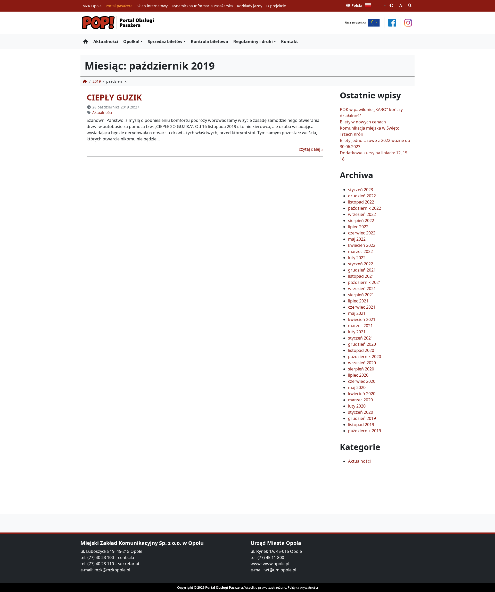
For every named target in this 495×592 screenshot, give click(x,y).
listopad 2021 (361, 276)
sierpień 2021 (361, 295)
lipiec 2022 (358, 227)
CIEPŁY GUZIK (114, 97)
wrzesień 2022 (362, 214)
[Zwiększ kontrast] (392, 5)
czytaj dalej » (311, 149)
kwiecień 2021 (361, 319)
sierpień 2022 (361, 220)
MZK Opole (92, 5)
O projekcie (276, 5)
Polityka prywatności (303, 587)
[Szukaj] (410, 5)
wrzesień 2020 (362, 363)
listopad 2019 (361, 424)
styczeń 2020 (360, 412)
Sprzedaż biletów (165, 41)
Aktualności (105, 41)
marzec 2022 (360, 251)
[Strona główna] (85, 41)
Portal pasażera (119, 5)
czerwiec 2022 (361, 233)
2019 (97, 81)
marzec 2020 (360, 400)
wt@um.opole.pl (280, 570)
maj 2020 (357, 387)
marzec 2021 (360, 325)
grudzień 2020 (362, 344)
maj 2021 (357, 313)
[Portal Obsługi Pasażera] (118, 23)
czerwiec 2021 (361, 307)
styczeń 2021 (360, 338)
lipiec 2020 (358, 375)
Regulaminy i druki (253, 41)
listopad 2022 (361, 202)
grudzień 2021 (362, 270)
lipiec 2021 (358, 301)
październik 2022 (364, 208)
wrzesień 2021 (362, 288)
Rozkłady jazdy (249, 5)
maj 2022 (357, 239)
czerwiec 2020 (361, 381)
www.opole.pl (276, 563)
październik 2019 (364, 431)
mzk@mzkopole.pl (112, 570)
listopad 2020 (361, 350)
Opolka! (131, 41)
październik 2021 (364, 282)
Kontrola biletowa (209, 41)
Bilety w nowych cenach (363, 122)
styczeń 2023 (360, 189)
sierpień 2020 (361, 369)
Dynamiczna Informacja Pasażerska (202, 5)
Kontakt (289, 41)
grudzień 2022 (362, 196)
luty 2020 (357, 406)
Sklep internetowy (152, 5)
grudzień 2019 (362, 418)
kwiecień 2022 (361, 245)
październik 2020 (364, 356)
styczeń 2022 (360, 264)
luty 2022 (357, 257)
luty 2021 (357, 332)
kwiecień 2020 (361, 393)
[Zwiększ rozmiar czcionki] (401, 5)
